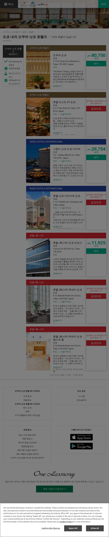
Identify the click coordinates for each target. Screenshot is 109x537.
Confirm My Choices (50, 528)
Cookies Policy (66, 522)
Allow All (95, 528)
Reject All (73, 528)
